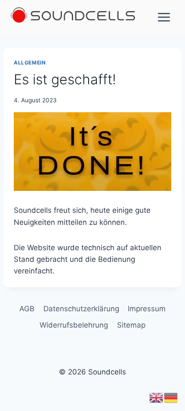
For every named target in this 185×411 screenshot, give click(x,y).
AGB (26, 308)
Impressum (147, 308)
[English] (156, 397)
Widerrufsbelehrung (74, 325)
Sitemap (131, 325)
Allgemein (30, 62)
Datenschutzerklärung (81, 308)
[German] (171, 397)
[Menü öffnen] (164, 17)
